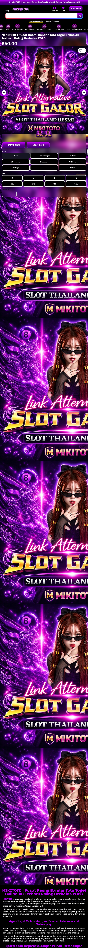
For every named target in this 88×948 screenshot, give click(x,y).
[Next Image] (84, 92)
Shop (7, 11)
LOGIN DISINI (38, 145)
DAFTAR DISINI (14, 145)
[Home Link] (21, 9)
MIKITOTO (7, 899)
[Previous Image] (4, 92)
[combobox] (42, 15)
